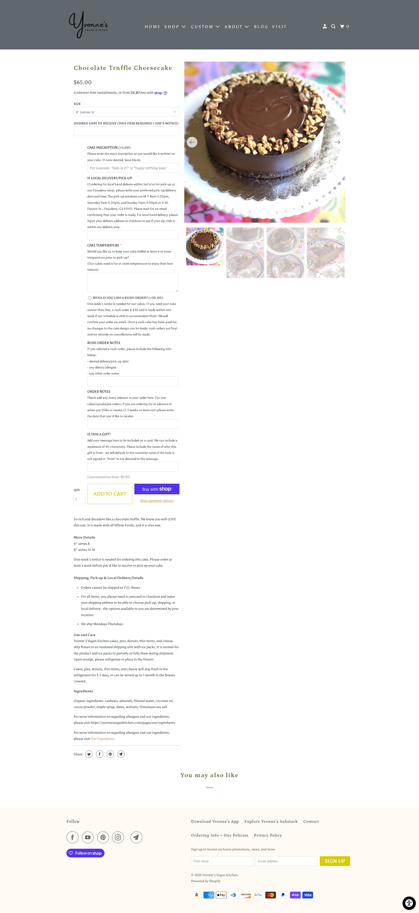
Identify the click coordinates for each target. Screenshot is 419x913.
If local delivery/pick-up (109, 178)
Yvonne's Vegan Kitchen (220, 875)
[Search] (334, 26)
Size (77, 104)
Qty (77, 490)
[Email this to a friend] (120, 754)
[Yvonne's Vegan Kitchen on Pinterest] (104, 837)
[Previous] (192, 142)
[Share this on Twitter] (88, 754)
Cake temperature (103, 245)
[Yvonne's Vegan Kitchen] (88, 24)
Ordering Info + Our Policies (219, 835)
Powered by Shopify (205, 881)
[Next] (337, 142)
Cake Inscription (109, 148)
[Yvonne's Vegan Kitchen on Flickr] (128, 837)
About (235, 26)
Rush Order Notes (103, 343)
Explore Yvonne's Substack (271, 821)
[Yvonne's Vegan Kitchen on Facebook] (73, 837)
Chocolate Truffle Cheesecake (123, 68)
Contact (311, 821)
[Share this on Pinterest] (109, 754)
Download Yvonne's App (215, 821)
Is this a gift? (99, 434)
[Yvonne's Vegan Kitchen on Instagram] (119, 837)
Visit (279, 26)
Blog (261, 26)
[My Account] (326, 26)
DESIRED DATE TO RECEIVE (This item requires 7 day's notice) (126, 123)
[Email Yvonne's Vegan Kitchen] (137, 837)
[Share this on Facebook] (99, 754)
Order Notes (98, 392)
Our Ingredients (102, 739)
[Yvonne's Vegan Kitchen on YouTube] (89, 837)
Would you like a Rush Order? (128, 298)
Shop (173, 26)
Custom (203, 26)
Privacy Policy (268, 835)
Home (153, 26)
